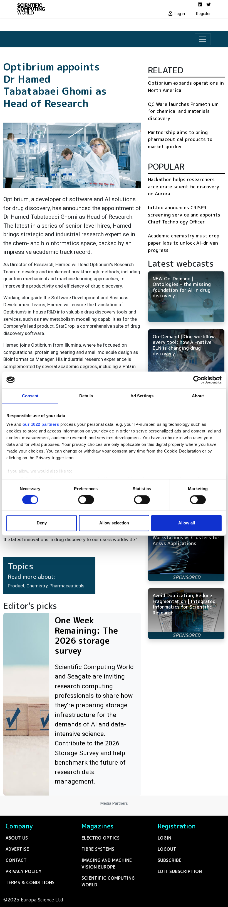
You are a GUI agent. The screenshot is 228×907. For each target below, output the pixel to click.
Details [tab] (86, 395)
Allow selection (114, 523)
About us (17, 838)
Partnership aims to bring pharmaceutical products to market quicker (180, 139)
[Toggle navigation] (203, 39)
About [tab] (198, 395)
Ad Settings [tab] (141, 395)
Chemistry (37, 586)
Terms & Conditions (30, 882)
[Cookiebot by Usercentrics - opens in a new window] (197, 380)
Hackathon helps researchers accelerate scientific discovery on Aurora (183, 186)
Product (16, 586)
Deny (42, 523)
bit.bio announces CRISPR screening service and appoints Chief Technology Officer (184, 214)
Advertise (17, 849)
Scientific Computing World (108, 881)
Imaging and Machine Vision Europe (106, 863)
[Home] (64, 9)
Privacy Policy (23, 871)
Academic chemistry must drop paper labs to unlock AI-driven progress (183, 242)
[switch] (86, 499)
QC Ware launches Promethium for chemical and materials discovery (183, 111)
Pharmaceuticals (67, 586)
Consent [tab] (30, 395)
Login (164, 838)
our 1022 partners (41, 424)
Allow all (186, 523)
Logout (167, 849)
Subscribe (169, 860)
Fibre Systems (97, 849)
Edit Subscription (180, 871)
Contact (16, 860)
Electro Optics (100, 838)
